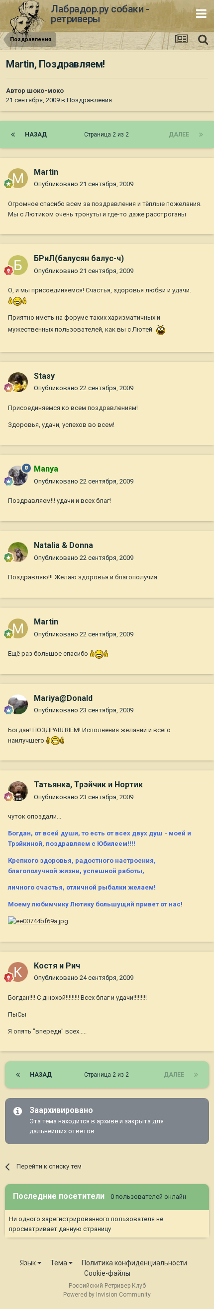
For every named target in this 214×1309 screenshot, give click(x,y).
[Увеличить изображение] (17, 300)
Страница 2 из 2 (108, 134)
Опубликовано (83, 184)
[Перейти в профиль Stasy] (18, 382)
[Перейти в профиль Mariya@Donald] (18, 704)
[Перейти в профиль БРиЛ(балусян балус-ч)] (18, 265)
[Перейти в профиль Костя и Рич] (18, 972)
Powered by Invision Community (107, 1294)
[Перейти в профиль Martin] (18, 178)
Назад (36, 134)
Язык (28, 1263)
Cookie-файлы (107, 1273)
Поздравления (89, 100)
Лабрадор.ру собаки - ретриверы (100, 14)
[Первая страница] (13, 134)
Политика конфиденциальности (134, 1263)
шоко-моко (45, 90)
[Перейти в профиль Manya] (18, 475)
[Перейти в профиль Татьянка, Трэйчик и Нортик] (18, 791)
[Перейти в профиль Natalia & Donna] (18, 552)
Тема (59, 1263)
